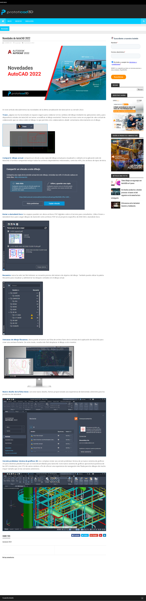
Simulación (29, 21)
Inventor (18, 21)
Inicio (10, 21)
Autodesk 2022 (29, 43)
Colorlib (11, 598)
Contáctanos (3, 2)
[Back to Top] (142, 598)
